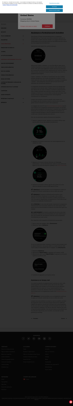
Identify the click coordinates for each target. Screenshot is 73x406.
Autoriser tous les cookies (54, 10)
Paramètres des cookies (54, 3)
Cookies (4, 5)
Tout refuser (54, 6)
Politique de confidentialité (11, 5)
